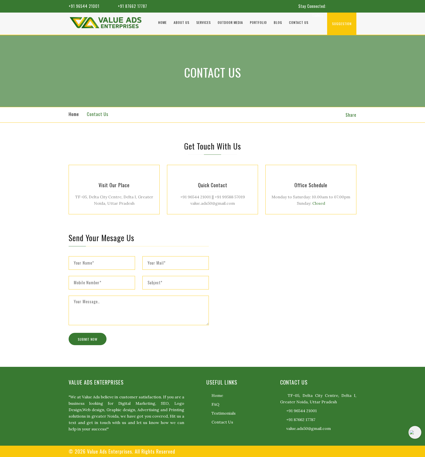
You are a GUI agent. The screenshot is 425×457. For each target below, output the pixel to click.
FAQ (215, 404)
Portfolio (258, 22)
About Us (181, 22)
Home (162, 22)
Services (203, 22)
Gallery (317, 16)
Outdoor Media (230, 22)
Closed (318, 203)
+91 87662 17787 (132, 6)
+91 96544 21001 (84, 6)
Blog (278, 22)
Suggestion (341, 23)
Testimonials (224, 413)
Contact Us (298, 22)
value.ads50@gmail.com (308, 428)
